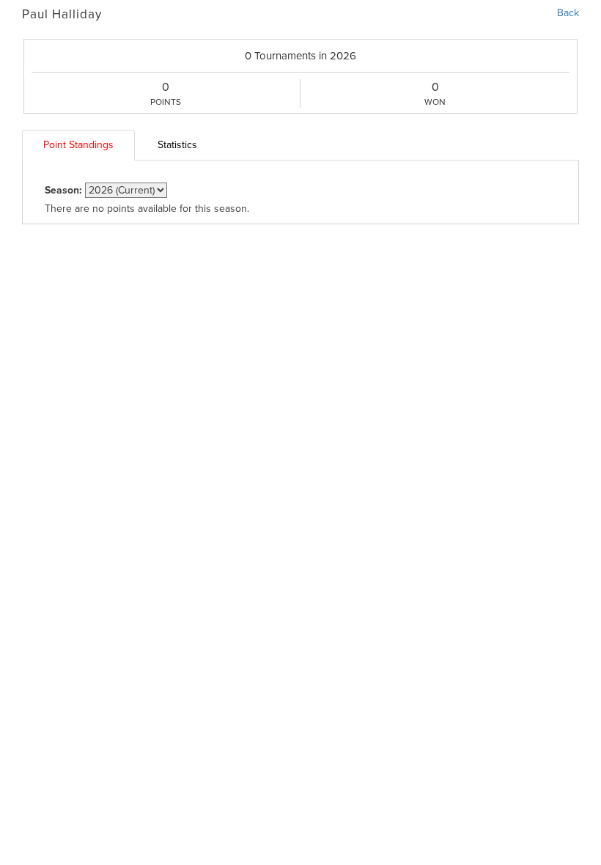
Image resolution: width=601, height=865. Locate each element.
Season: (63, 190)
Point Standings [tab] (78, 145)
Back (568, 13)
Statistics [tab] (177, 145)
